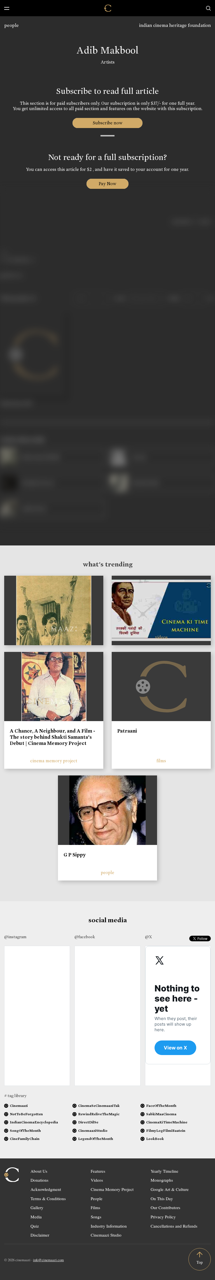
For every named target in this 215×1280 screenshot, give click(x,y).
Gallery (37, 1207)
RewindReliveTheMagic (99, 1114)
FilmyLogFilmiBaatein (165, 1130)
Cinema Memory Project (112, 1189)
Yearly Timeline (164, 1171)
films (161, 760)
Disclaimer (40, 1235)
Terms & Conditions (48, 1198)
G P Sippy (75, 855)
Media (36, 1216)
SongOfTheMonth (25, 1130)
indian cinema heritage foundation (175, 25)
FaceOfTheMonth (161, 1106)
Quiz (35, 1226)
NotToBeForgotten (26, 1114)
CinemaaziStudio (93, 1130)
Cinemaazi (19, 1106)
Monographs (162, 1180)
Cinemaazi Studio (106, 1235)
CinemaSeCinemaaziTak (99, 1106)
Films (95, 1207)
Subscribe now (108, 123)
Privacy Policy (163, 1216)
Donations (39, 1180)
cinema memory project (53, 760)
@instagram (15, 936)
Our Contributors (165, 1207)
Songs (96, 1216)
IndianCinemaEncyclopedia (34, 1122)
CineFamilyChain (24, 1139)
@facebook (84, 936)
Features (98, 1171)
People (96, 1198)
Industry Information (109, 1226)
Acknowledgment (46, 1189)
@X (148, 936)
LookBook (155, 1139)
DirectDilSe (88, 1122)
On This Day (162, 1198)
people (11, 25)
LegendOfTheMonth (95, 1139)
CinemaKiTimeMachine (166, 1122)
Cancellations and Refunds (174, 1226)
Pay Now (107, 183)
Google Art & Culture (170, 1189)
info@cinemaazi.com (48, 1259)
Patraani (127, 731)
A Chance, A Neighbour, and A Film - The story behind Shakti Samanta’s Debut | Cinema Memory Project (52, 737)
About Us (39, 1171)
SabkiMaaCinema (161, 1114)
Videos (97, 1180)
